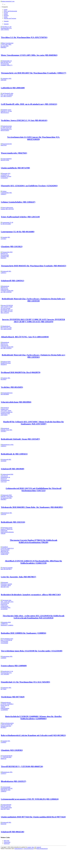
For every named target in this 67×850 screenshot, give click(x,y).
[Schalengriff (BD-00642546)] (7, 824)
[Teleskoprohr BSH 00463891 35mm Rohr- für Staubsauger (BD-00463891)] (7, 499)
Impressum (7, 843)
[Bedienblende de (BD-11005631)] (7, 446)
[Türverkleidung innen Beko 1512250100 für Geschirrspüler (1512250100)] (7, 643)
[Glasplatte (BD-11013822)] (7, 238)
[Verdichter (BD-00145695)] (7, 379)
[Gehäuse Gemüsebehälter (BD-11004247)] (7, 194)
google (29, 847)
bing (33, 847)
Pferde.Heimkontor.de (42, 848)
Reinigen (6, 15)
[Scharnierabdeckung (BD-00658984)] (7, 394)
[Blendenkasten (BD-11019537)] (7, 773)
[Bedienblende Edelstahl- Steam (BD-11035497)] (7, 431)
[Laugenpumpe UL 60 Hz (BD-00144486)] (7, 224)
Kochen (6, 12)
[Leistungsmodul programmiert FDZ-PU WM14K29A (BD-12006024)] (7, 791)
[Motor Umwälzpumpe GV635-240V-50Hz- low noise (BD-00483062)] (7, 47)
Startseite (6, 21)
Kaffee (5, 9)
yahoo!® (39, 847)
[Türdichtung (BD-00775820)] (7, 689)
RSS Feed (6, 840)
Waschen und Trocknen (10, 18)
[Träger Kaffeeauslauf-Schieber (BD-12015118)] (7, 209)
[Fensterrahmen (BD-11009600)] (7, 658)
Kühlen (6, 14)
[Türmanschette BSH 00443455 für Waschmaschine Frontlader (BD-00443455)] (7, 258)
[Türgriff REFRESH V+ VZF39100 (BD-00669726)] (7, 758)
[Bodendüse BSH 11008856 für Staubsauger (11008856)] (7, 625)
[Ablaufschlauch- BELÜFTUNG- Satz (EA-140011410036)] (7, 329)
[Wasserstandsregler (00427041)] (7, 145)
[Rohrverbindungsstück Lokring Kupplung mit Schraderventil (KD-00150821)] (7, 727)
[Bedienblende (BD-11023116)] (7, 514)
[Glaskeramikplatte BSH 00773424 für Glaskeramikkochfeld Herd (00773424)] (7, 809)
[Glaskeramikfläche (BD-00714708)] (7, 160)
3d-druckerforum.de (28, 848)
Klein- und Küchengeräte (10, 11)
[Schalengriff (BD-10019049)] (7, 461)
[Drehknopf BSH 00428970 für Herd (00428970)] (7, 364)
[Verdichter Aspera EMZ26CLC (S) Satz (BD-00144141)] (7, 112)
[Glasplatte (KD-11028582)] (7, 742)
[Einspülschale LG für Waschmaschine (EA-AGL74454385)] (7, 674)
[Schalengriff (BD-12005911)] (7, 272)
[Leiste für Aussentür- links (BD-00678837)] (7, 569)
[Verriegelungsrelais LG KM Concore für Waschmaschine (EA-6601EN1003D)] (7, 130)
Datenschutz (7, 842)
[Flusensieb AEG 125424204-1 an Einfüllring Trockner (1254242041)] (7, 178)
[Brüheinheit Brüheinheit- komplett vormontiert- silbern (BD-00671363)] (7, 587)
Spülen (6, 17)
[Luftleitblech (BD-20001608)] (7, 80)
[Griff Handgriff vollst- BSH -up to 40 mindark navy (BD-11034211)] (7, 96)
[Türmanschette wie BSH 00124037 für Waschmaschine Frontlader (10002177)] (7, 65)
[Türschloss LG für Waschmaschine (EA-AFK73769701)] (7, 29)
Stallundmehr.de (18, 848)
